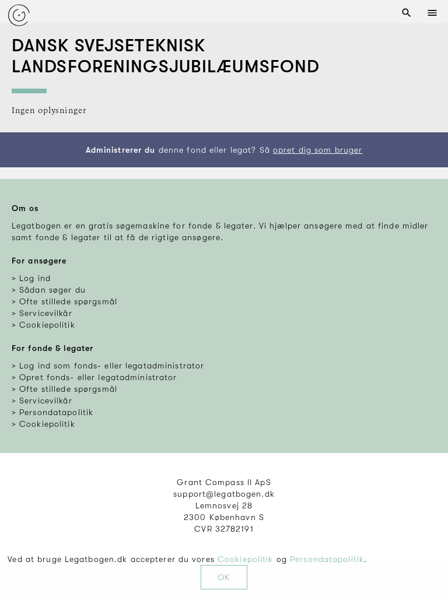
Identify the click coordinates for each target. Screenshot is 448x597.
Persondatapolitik (327, 559)
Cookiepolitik (246, 559)
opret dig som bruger (317, 149)
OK (224, 577)
